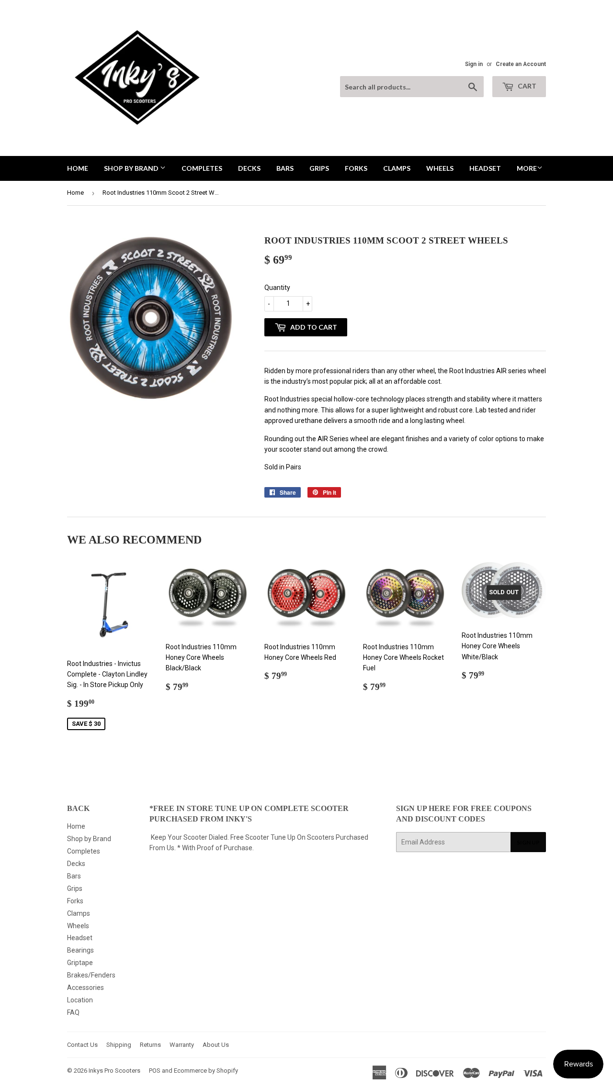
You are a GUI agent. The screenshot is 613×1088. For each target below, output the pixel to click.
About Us (216, 1044)
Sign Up (528, 842)
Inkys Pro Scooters (114, 1070)
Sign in (474, 64)
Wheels (440, 168)
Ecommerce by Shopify (206, 1070)
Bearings (80, 950)
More (527, 168)
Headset (485, 168)
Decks (249, 168)
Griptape (80, 962)
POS (154, 1070)
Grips (319, 168)
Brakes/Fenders (91, 975)
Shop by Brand (132, 168)
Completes (202, 168)
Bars (285, 168)
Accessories (85, 987)
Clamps (396, 168)
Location (80, 1000)
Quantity (277, 287)
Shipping (118, 1044)
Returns (150, 1044)
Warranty (182, 1044)
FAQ (73, 1012)
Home (77, 168)
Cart (526, 86)
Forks (356, 168)
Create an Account (521, 64)
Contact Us (82, 1044)
